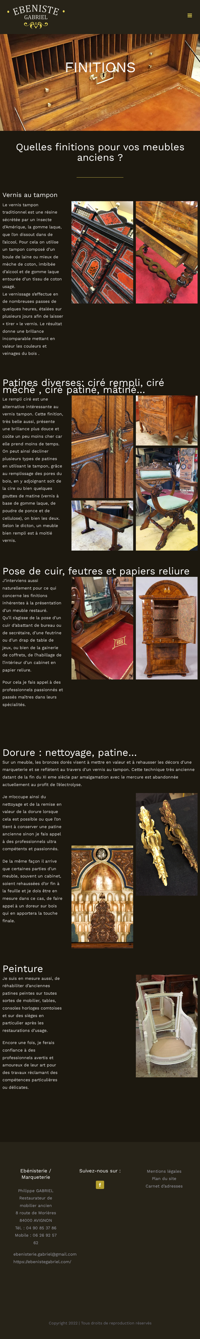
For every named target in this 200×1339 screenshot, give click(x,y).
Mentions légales (164, 1171)
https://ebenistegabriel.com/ (42, 1261)
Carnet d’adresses (164, 1186)
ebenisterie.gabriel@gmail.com (45, 1254)
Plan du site (164, 1178)
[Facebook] (100, 1185)
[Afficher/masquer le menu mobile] (190, 15)
